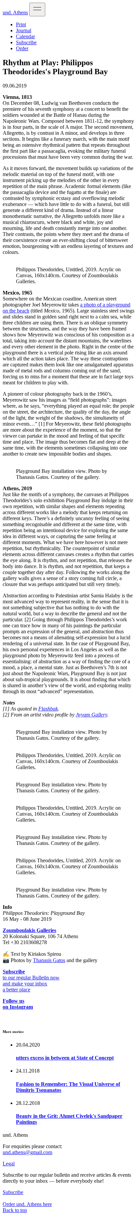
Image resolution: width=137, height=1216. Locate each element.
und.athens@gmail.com (27, 1152)
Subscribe (26, 42)
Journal (23, 30)
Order (22, 48)
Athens (15, 12)
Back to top (15, 1210)
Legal (9, 1163)
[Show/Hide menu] (37, 9)
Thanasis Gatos (49, 960)
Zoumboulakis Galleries (29, 930)
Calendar (25, 36)
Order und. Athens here (27, 1204)
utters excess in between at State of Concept (65, 1058)
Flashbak (48, 708)
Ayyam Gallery (91, 714)
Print (21, 24)
